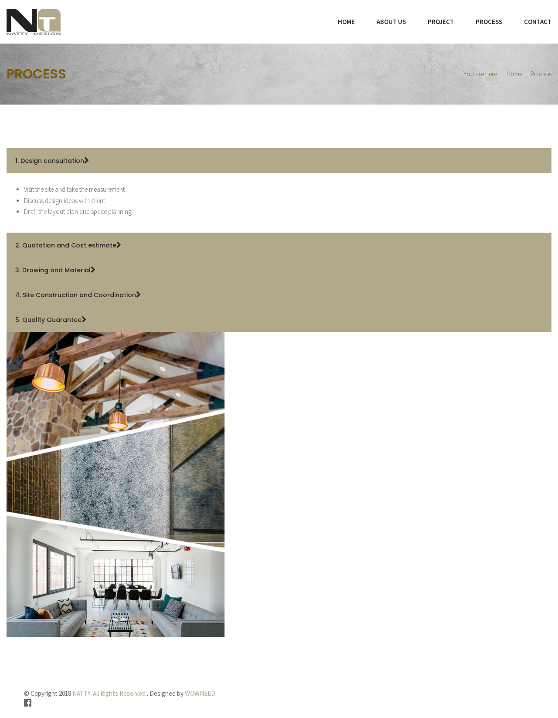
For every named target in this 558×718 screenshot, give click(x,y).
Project (441, 21)
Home (346, 21)
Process (489, 21)
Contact (537, 21)
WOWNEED (200, 693)
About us (391, 21)
